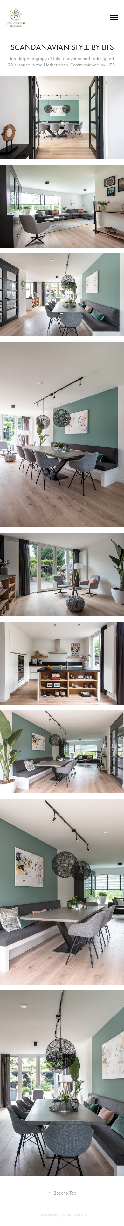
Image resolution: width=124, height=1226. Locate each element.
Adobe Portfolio (73, 1215)
